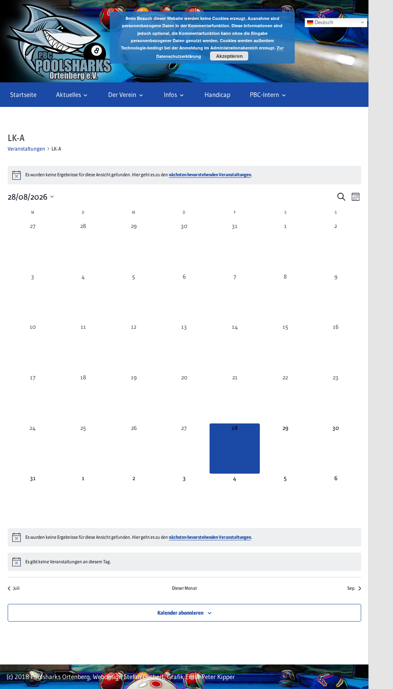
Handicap (217, 94)
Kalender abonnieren (180, 612)
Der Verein (122, 94)
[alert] (184, 175)
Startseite (23, 94)
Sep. (351, 588)
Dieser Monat (184, 588)
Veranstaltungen (26, 148)
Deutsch (323, 22)
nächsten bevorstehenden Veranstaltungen (210, 174)
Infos (170, 94)
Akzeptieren (229, 55)
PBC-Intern (264, 94)
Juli (16, 588)
